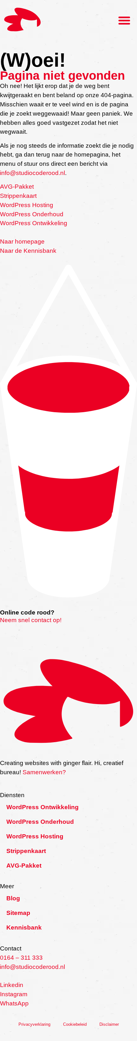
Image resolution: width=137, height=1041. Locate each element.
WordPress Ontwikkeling (33, 223)
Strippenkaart (18, 195)
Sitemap (18, 913)
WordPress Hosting (26, 205)
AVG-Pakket (17, 186)
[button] (124, 20)
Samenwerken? (44, 772)
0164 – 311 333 (21, 957)
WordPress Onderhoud (31, 214)
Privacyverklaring (34, 1024)
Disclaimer (109, 1024)
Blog (13, 898)
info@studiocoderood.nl (32, 173)
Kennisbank (24, 927)
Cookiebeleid (75, 1024)
